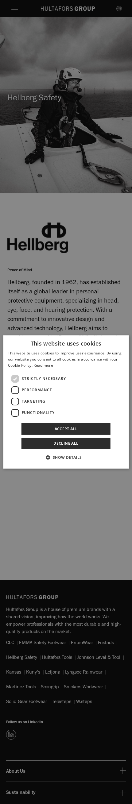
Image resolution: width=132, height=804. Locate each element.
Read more (43, 365)
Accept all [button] (66, 428)
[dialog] (66, 402)
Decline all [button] (65, 443)
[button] (66, 457)
